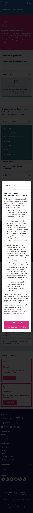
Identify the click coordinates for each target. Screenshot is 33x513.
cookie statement (19, 313)
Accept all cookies (17, 323)
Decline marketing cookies (17, 327)
